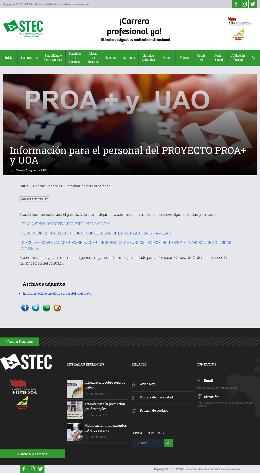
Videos (184, 58)
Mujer (167, 58)
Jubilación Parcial (238, 58)
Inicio (9, 58)
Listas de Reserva (93, 58)
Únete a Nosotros (32, 453)
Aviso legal (148, 384)
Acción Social (218, 58)
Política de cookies (154, 410)
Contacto (129, 58)
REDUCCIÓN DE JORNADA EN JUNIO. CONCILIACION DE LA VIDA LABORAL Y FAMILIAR (96, 233)
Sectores (26, 58)
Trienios (110, 58)
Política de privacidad (156, 397)
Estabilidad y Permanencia (53, 58)
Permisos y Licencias (75, 58)
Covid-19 (201, 58)
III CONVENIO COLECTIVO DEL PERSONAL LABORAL (66, 223)
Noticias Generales (148, 58)
